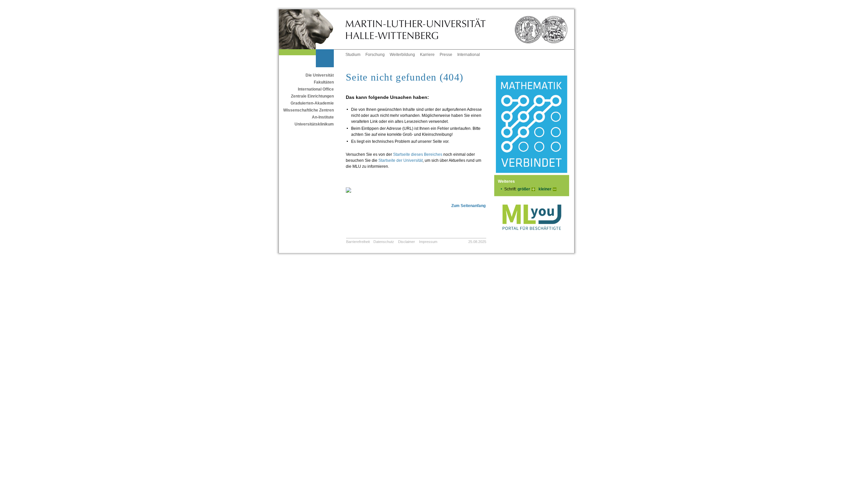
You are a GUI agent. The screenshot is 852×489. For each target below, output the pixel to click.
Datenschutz (383, 242)
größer (524, 189)
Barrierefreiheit (358, 242)
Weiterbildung (402, 54)
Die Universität (320, 75)
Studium (352, 54)
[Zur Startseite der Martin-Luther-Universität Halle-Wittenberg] (312, 29)
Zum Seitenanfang (468, 205)
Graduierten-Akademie (312, 103)
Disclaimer (406, 242)
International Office (316, 89)
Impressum (428, 242)
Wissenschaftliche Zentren (308, 110)
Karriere (427, 54)
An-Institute (323, 117)
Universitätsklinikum (314, 124)
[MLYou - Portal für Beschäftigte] (531, 236)
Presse (446, 54)
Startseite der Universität (400, 160)
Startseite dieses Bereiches (417, 154)
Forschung (375, 54)
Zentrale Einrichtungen (312, 96)
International (468, 54)
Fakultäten (324, 82)
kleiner (544, 189)
